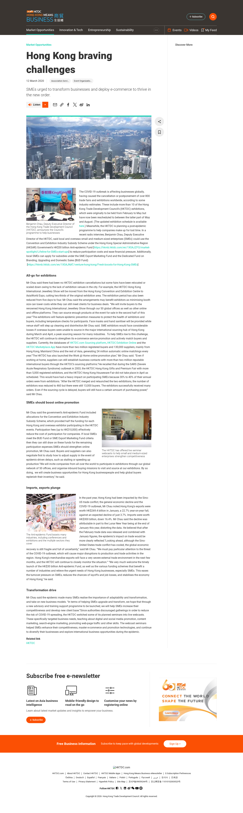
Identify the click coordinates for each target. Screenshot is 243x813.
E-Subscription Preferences (178, 773)
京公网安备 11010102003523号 (166, 781)
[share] (159, 121)
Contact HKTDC (90, 773)
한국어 (165, 777)
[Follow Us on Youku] (140, 788)
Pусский (146, 777)
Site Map (121, 781)
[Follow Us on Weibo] (129, 788)
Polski (122, 777)
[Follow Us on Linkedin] (125, 788)
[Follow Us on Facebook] (117, 788)
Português (133, 777)
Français (102, 777)
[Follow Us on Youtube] (137, 788)
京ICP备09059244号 (138, 781)
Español (91, 777)
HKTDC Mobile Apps (110, 773)
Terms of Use (69, 781)
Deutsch (80, 777)
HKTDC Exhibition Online (121, 342)
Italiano (112, 777)
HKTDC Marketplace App (40, 347)
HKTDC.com (58, 773)
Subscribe (37, 720)
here (81, 226)
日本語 (174, 777)
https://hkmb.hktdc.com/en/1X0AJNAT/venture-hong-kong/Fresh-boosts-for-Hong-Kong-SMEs (83, 264)
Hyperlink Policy (106, 781)
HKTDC (30, 643)
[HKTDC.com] (121, 767)
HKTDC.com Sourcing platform (88, 342)
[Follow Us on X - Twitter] (121, 788)
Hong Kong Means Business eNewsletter (143, 773)
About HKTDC (73, 773)
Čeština (69, 777)
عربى (155, 777)
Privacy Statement (87, 781)
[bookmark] (159, 132)
